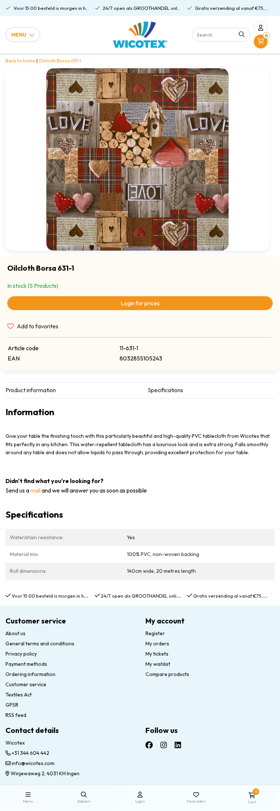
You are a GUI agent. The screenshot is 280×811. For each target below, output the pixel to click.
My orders (157, 643)
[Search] (241, 34)
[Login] (261, 28)
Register (155, 633)
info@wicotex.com (33, 763)
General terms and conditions (39, 643)
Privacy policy (21, 653)
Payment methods (26, 664)
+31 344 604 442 (30, 753)
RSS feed (15, 715)
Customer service (25, 684)
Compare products (167, 674)
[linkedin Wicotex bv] (178, 744)
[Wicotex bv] (140, 35)
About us (15, 633)
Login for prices (140, 303)
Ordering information (30, 674)
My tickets (156, 653)
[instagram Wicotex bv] (163, 744)
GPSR (11, 705)
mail (35, 490)
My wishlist (157, 664)
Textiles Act (18, 694)
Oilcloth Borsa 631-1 (60, 60)
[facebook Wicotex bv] (149, 744)
